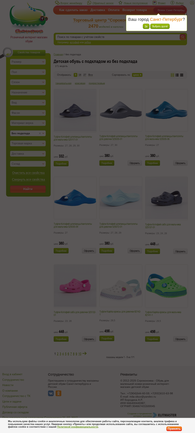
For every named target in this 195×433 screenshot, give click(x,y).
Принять (174, 428)
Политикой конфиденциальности (77, 426)
